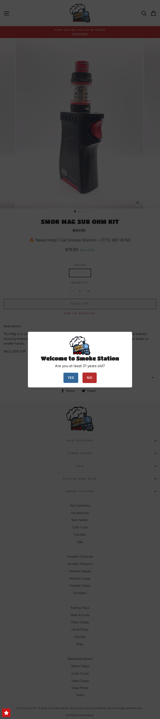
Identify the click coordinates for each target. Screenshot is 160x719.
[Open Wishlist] (6, 713)
